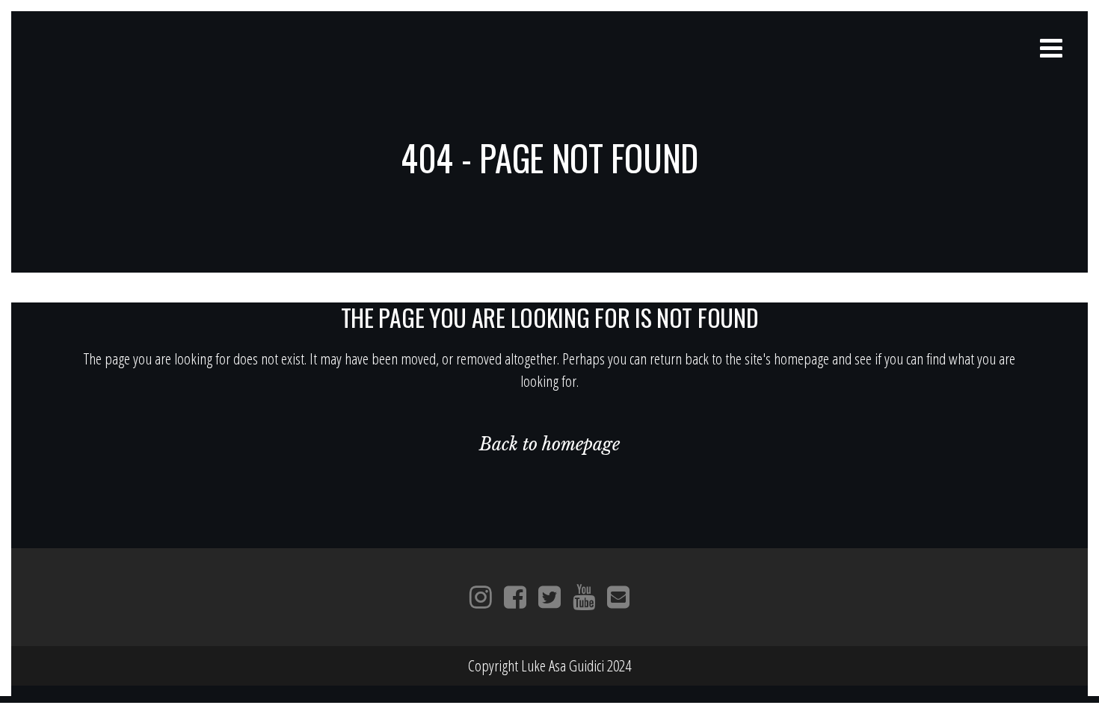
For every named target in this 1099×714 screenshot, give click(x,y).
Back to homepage (549, 444)
